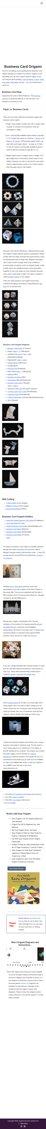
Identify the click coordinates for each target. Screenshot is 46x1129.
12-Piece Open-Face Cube (16, 392)
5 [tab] (17, 965)
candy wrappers (28, 79)
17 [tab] (23, 966)
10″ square (16, 141)
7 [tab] (22, 965)
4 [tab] (15, 965)
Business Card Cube (14, 383)
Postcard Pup (12, 369)
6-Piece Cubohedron (14, 397)
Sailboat (10, 374)
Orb (8, 400)
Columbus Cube (13, 394)
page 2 (25, 360)
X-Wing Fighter (11, 503)
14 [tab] (40, 965)
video (29, 354)
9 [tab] (27, 965)
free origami (17, 800)
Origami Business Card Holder (16, 526)
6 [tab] (20, 965)
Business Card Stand (13, 529)
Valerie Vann (30, 674)
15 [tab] (42, 965)
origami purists (13, 703)
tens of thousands (15, 586)
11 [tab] (32, 965)
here (19, 354)
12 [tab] (35, 965)
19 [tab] (28, 966)
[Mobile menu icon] (42, 3)
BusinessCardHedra (13, 509)
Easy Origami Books (17, 869)
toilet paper (14, 82)
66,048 (22, 552)
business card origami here (25, 794)
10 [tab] (30, 965)
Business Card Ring (14, 377)
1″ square (37, 138)
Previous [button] (9, 955)
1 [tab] (8, 965)
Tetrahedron (11, 380)
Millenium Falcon (12, 506)
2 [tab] (10, 965)
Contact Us (24, 983)
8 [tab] (25, 965)
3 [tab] (12, 965)
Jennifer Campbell (16, 674)
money (36, 79)
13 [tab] (37, 965)
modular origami (13, 277)
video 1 (10, 386)
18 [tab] (26, 966)
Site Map (13, 803)
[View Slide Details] (6, 954)
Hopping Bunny (12, 363)
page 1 (15, 351)
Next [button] (41, 955)
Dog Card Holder (12, 523)
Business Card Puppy (14, 348)
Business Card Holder (14, 532)
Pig (8, 366)
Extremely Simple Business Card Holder (20, 520)
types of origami (18, 797)
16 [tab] (21, 966)
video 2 (15, 386)
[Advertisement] (23, 1079)
